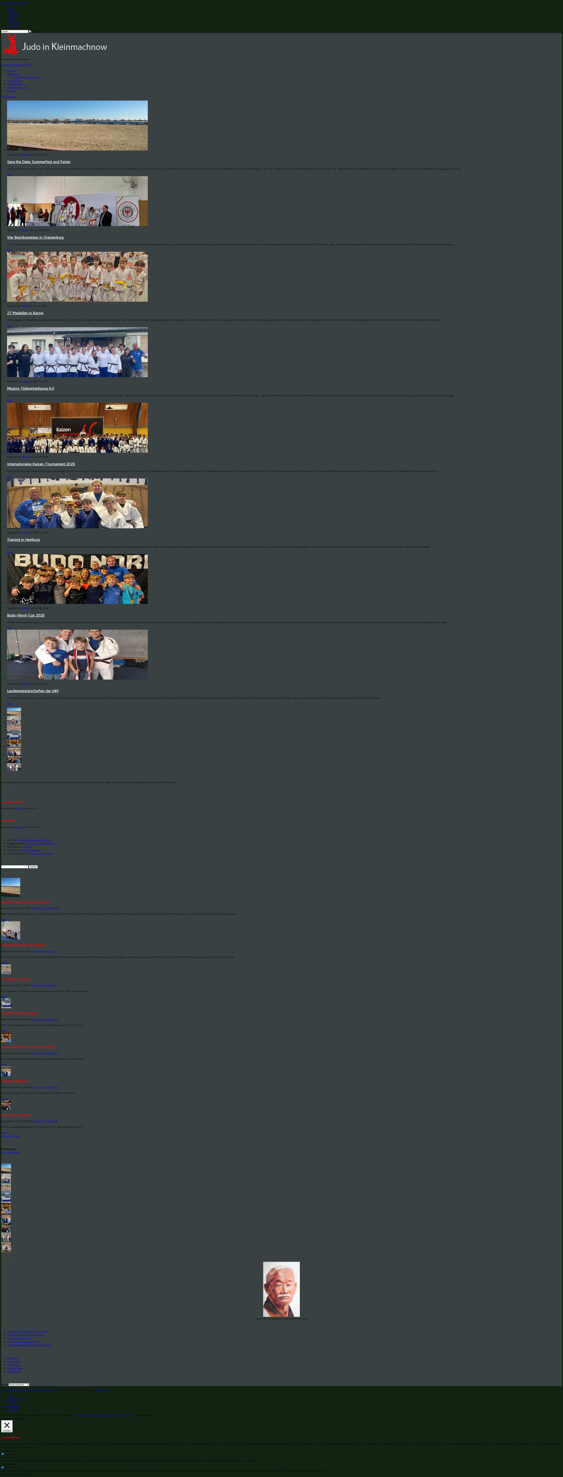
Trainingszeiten (15, 84)
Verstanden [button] (138, 1415)
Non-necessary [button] (9, 1464)
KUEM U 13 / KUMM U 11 (42, 843)
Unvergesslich (8, 820)
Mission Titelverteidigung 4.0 (30, 388)
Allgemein (39, 908)
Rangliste (12, 70)
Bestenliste (13, 74)
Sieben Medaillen (31, 850)
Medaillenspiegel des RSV (27, 77)
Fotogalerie (13, 15)
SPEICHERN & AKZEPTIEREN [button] (17, 1474)
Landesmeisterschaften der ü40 (32, 690)
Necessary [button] (6, 1450)
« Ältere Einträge (10, 1136)
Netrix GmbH (103, 1390)
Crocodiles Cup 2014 (12, 801)
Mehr (10, 174)
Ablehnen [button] (150, 1415)
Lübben (27, 846)
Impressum (13, 25)
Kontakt (11, 18)
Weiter (13, 96)
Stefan (25, 154)
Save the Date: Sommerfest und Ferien (38, 161)
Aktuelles (12, 12)
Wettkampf (52, 908)
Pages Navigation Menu (13, 3)
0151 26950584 (10, 1152)
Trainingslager (15, 80)
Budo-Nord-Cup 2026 (26, 615)
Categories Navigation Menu (16, 65)
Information (13, 1361)
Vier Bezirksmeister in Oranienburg (35, 237)
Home (10, 8)
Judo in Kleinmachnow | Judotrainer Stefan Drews (28, 1390)
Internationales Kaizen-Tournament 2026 (41, 463)
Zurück (5, 96)
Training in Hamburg (23, 539)
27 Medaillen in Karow (25, 312)
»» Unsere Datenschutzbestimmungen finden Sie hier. (102, 1415)
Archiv (4, 1384)
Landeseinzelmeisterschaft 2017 (34, 840)
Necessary (10, 1454)
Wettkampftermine (17, 87)
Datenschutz (14, 22)
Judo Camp (13, 1364)
